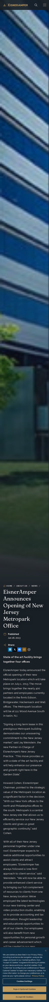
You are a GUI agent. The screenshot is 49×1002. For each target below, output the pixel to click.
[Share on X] (15, 649)
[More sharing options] (29, 649)
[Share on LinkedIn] (10, 649)
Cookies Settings (24, 981)
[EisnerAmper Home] (15, 5)
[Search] (36, 5)
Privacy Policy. (38, 976)
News (35, 586)
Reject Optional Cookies (24, 989)
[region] (24, 974)
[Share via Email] (24, 649)
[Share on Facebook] (19, 649)
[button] (44, 5)
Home (9, 586)
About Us (21, 586)
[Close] (46, 951)
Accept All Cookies (24, 997)
